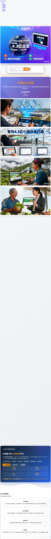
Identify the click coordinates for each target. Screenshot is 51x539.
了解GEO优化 (15, 464)
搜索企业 (27, 69)
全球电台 (46, 75)
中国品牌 (28, 75)
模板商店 (4, 9)
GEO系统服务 (6, 464)
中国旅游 (34, 75)
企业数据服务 (23, 464)
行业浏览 (4, 4)
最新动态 (4, 7)
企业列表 (4, 6)
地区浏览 (4, 5)
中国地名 (22, 75)
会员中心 (4, 10)
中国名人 (40, 75)
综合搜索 (16, 75)
